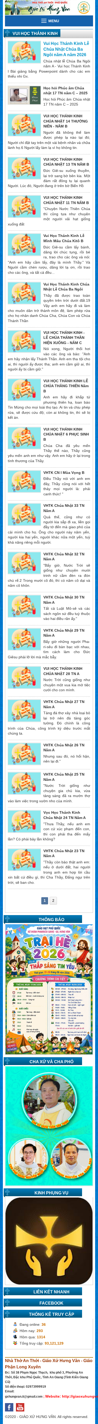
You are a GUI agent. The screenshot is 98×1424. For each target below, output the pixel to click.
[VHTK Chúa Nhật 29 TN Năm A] (24, 639)
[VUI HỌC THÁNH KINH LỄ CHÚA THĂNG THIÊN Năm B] (24, 389)
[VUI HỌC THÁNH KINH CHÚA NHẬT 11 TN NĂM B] (24, 206)
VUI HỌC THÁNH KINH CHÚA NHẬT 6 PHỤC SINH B (66, 434)
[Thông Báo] (49, 989)
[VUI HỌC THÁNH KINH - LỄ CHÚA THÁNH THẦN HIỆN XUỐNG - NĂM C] (24, 341)
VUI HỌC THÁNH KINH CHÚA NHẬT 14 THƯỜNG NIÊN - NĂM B (65, 121)
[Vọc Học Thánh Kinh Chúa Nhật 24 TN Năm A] (24, 821)
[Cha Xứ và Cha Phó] (49, 1126)
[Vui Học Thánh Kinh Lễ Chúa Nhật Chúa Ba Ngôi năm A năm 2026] (24, 52)
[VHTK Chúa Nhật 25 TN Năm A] (24, 783)
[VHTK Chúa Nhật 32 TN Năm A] (24, 563)
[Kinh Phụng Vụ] (49, 1241)
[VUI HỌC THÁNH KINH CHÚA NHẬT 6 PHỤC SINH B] (24, 438)
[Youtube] (21, 1413)
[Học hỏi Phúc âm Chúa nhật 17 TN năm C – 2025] (24, 95)
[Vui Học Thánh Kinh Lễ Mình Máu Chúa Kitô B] (24, 244)
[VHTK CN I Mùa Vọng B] (24, 481)
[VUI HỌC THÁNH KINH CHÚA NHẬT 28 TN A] (24, 677)
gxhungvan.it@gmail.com (24, 1396)
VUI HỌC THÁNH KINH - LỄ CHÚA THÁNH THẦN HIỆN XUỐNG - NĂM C (64, 337)
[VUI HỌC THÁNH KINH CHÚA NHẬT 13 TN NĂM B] (24, 168)
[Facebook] (10, 1413)
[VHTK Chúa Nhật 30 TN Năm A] (24, 606)
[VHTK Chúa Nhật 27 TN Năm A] (24, 710)
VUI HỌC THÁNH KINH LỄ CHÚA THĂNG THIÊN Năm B (66, 386)
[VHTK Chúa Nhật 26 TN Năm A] (24, 754)
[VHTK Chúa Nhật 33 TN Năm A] (24, 514)
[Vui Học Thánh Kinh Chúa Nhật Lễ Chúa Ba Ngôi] (24, 293)
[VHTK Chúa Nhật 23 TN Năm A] (24, 859)
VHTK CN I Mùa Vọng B (63, 472)
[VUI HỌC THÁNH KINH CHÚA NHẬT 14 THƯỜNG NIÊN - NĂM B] (24, 125)
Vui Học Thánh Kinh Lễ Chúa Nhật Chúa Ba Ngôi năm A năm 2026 (66, 49)
